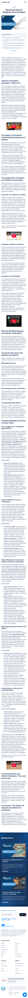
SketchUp (3, 952)
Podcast (3, 970)
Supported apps (18, 963)
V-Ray (16, 945)
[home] (5, 2)
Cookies (10, 992)
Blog (2, 968)
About (2, 963)
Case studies (4, 965)
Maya (16, 947)
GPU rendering (4, 949)
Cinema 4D (17, 943)
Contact (17, 970)
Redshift (3, 947)
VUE (2, 956)
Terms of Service (12, 994)
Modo (2, 954)
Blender (3, 945)
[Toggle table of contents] (25, 34)
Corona (16, 949)
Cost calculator (18, 965)
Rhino (16, 952)
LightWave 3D (18, 954)
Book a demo (18, 973)
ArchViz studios (18, 956)
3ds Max (3, 943)
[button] (25, 2)
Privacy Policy (16, 992)
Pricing (16, 968)
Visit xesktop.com (11, 982)
